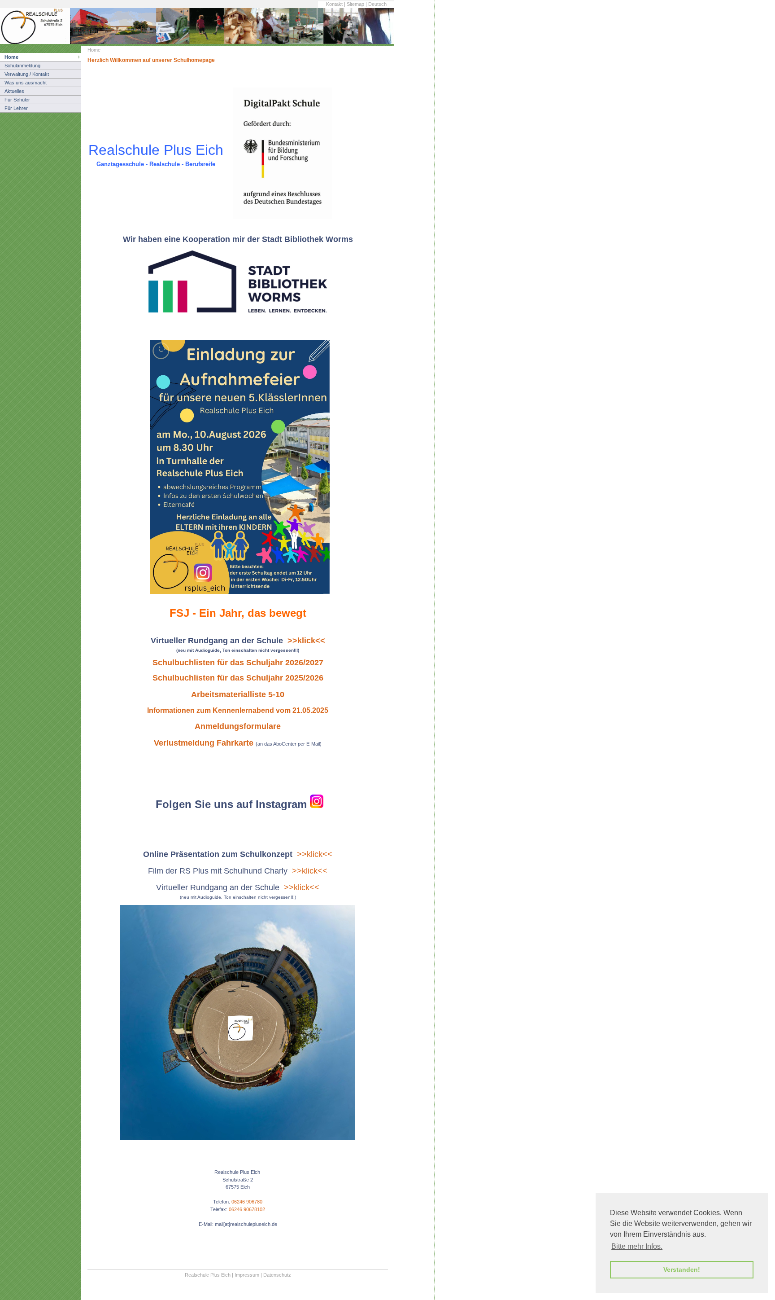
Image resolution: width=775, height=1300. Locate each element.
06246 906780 (246, 1201)
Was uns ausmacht (25, 82)
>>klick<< (314, 854)
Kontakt (334, 4)
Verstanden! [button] (681, 1269)
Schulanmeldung (22, 65)
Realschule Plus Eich (208, 1275)
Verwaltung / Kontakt (26, 74)
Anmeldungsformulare (238, 726)
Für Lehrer (16, 108)
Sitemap (355, 4)
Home (11, 57)
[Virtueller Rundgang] (237, 1138)
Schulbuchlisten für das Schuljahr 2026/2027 (237, 662)
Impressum (247, 1275)
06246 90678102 (247, 1209)
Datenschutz (277, 1275)
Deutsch (377, 4)
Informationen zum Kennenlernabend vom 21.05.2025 (237, 710)
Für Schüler (17, 99)
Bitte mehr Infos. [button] (636, 1246)
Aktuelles (14, 91)
